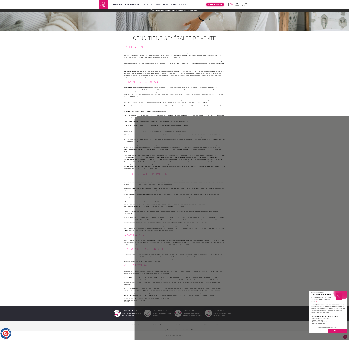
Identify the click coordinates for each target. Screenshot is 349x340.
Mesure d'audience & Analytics (319, 321)
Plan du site (219, 325)
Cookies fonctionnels (317, 320)
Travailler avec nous (178, 4)
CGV (194, 325)
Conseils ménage (161, 4)
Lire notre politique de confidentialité (320, 312)
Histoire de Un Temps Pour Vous (135, 325)
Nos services (117, 4)
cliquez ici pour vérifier (188, 330)
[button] (345, 337)
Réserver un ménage (216, 4)
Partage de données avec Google (320, 318)
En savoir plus (192, 10)
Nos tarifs (147, 4)
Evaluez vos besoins (159, 325)
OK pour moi (338, 331)
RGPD (205, 325)
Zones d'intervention (132, 4)
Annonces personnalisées (318, 323)
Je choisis (318, 331)
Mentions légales (178, 325)
